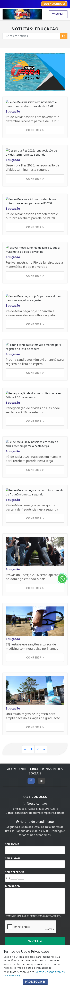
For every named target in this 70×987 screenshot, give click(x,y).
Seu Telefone (14, 872)
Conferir (34, 130)
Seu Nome (12, 844)
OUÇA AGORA (53, 3)
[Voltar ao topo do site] (65, 543)
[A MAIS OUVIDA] (35, 72)
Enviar (34, 941)
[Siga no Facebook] (31, 781)
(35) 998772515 (48, 809)
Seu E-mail (13, 858)
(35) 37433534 (28, 809)
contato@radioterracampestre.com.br (39, 813)
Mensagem (13, 886)
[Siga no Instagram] (41, 781)
